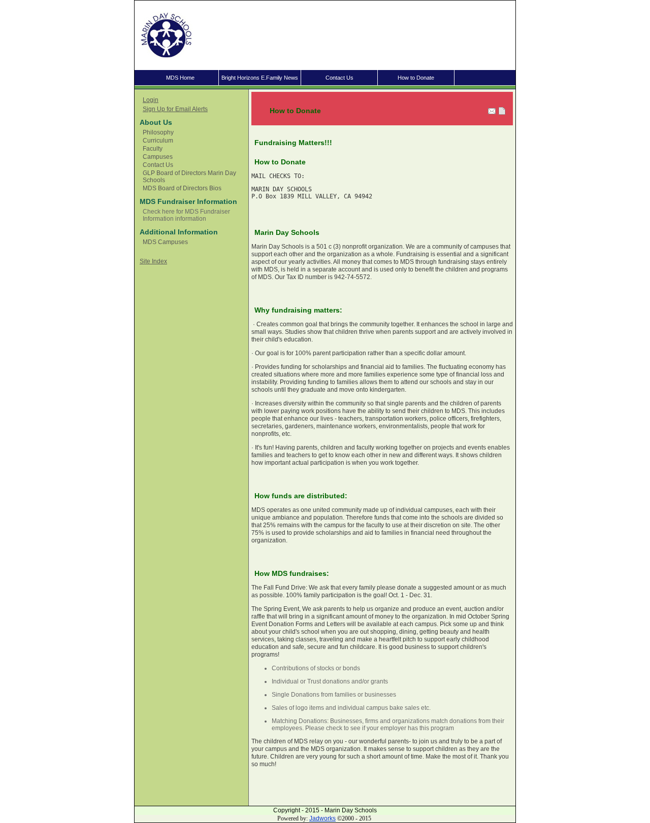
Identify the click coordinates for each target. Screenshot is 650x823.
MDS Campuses (165, 242)
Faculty (152, 148)
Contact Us (339, 78)
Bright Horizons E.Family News (259, 78)
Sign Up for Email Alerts (175, 109)
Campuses (158, 156)
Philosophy (158, 132)
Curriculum (158, 140)
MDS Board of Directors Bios (182, 188)
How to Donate (416, 78)
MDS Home (180, 78)
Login (150, 100)
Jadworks (322, 818)
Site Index (153, 261)
